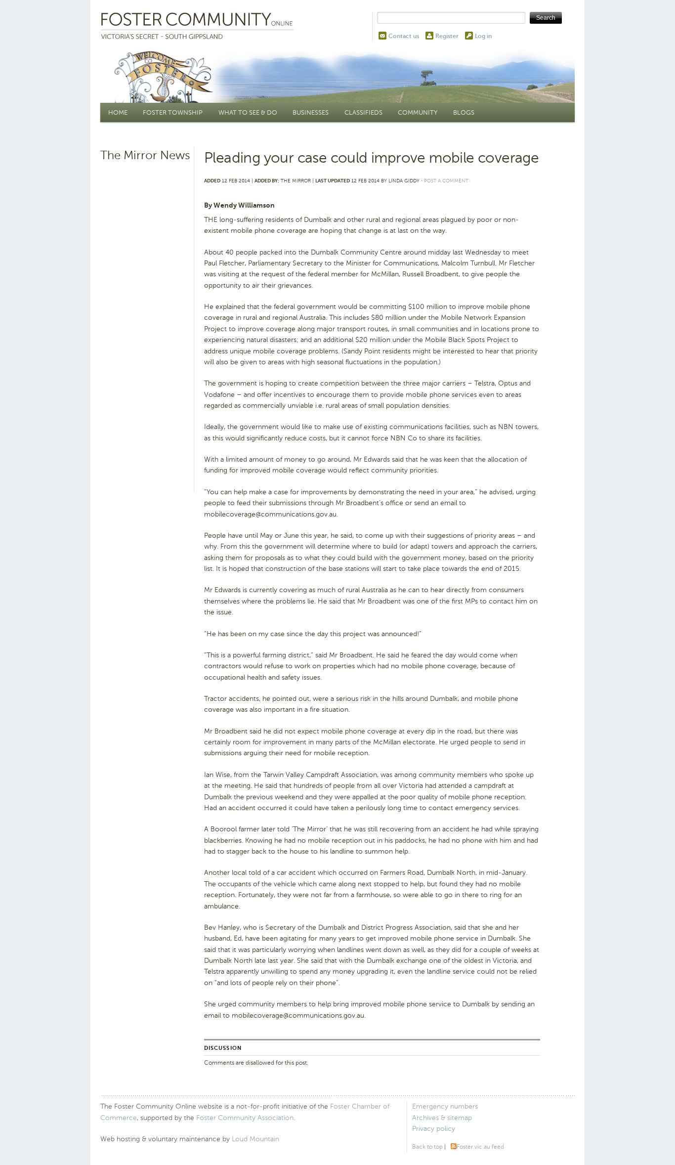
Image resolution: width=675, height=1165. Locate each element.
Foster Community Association (245, 1118)
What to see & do (247, 112)
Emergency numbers (445, 1106)
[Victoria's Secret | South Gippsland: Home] (199, 27)
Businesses (311, 112)
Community (417, 112)
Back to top (427, 1146)
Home (117, 112)
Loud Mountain (255, 1139)
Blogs (463, 112)
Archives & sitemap (442, 1118)
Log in (483, 36)
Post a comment (446, 180)
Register (447, 36)
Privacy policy (433, 1128)
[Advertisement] (145, 319)
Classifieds (363, 112)
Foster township (173, 112)
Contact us (403, 36)
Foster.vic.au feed (480, 1146)
